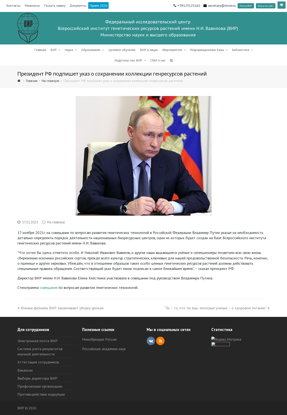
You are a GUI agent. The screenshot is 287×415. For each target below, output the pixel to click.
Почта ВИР (246, 5)
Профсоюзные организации (39, 386)
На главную (56, 222)
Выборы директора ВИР (37, 378)
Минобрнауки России (99, 339)
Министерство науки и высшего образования (148, 35)
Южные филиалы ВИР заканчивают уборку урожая (62, 308)
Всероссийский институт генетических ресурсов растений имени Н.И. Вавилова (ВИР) (148, 28)
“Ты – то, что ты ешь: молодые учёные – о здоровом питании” (215, 308)
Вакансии (25, 370)
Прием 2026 (98, 5)
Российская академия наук (104, 348)
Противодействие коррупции (41, 394)
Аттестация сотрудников (38, 362)
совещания (49, 287)
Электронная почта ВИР (37, 340)
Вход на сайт (265, 5)
